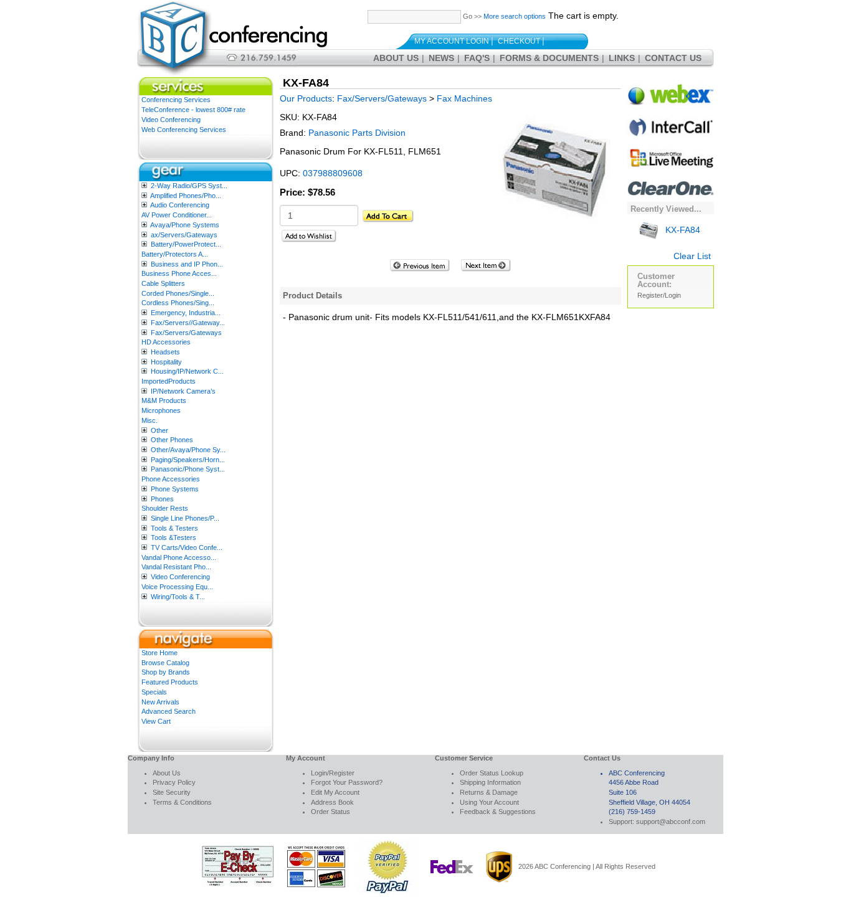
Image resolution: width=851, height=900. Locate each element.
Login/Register (332, 773)
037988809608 (333, 173)
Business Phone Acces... (179, 273)
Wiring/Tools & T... (178, 596)
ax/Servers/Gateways (184, 235)
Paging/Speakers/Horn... (188, 459)
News (441, 58)
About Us (396, 58)
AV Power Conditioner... (176, 215)
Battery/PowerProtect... (186, 244)
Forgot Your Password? (347, 782)
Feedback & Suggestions (498, 811)
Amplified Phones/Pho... (185, 195)
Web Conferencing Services (183, 129)
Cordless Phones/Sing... (177, 302)
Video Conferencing (171, 119)
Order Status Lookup (491, 773)
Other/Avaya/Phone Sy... (188, 449)
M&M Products (163, 400)
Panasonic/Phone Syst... (188, 469)
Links (622, 58)
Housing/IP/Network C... (187, 371)
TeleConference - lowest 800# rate (193, 109)
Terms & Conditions (182, 802)
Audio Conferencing (179, 205)
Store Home (159, 652)
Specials (154, 692)
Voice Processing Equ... (177, 586)
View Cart (156, 721)
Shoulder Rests (164, 508)
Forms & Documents (549, 58)
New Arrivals (160, 702)
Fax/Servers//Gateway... (188, 322)
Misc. (149, 420)
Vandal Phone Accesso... (178, 557)
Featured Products (169, 682)
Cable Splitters (163, 283)
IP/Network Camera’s (183, 391)
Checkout (519, 41)
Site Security (172, 792)
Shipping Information (490, 782)
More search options (514, 16)
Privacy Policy (174, 782)
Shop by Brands (165, 672)
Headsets (165, 352)
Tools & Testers (174, 528)
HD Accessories (166, 342)
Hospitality (166, 362)
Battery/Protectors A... (174, 254)
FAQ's (477, 58)
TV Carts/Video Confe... (186, 547)
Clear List (692, 256)
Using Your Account (489, 802)
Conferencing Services (176, 99)
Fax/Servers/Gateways (186, 332)
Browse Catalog (165, 662)
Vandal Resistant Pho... (176, 567)
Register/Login (659, 295)
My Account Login (451, 41)
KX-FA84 (681, 230)
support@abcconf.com (670, 821)
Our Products (306, 98)
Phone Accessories (170, 479)
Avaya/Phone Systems (184, 225)
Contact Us (673, 58)
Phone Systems (175, 489)
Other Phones (172, 439)
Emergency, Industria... (186, 312)
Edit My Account (335, 792)
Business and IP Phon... (187, 264)
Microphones (161, 410)
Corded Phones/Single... (177, 293)
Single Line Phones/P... (185, 518)
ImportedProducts (168, 381)
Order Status (330, 811)
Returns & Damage (489, 792)
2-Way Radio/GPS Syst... (189, 185)
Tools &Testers (173, 537)
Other (159, 430)
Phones (162, 499)
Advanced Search (168, 711)
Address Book (332, 802)
